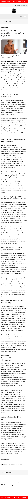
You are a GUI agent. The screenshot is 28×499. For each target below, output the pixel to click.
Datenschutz (13, 482)
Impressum (20, 482)
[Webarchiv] (14, 10)
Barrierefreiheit (5, 482)
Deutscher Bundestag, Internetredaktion (13, 464)
